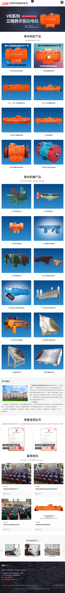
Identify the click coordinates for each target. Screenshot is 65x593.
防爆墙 (35, 590)
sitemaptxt (60, 585)
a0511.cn (36, 587)
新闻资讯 (32, 456)
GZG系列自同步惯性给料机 (48, 308)
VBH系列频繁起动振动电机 (16, 167)
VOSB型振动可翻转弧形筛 (48, 340)
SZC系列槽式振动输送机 (48, 243)
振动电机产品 (32, 36)
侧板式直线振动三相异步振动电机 (12, 445)
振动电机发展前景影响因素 (43, 524)
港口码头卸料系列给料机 (48, 275)
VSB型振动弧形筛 (16, 372)
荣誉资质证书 (32, 419)
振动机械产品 (32, 176)
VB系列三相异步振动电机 (16, 71)
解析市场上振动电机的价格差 (11, 524)
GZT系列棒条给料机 (16, 275)
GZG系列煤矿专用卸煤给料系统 (16, 308)
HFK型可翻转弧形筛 (49, 372)
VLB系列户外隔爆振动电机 (16, 135)
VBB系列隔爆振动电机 (48, 71)
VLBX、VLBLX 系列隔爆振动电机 (16, 103)
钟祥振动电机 (41, 588)
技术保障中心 (32, 540)
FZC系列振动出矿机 (16, 211)
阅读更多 (4, 411)
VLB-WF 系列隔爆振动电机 (49, 103)
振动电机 (34, 588)
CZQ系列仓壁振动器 (16, 243)
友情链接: (30, 590)
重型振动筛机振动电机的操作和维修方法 (46, 489)
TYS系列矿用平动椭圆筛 (16, 340)
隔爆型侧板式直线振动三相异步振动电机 (47, 445)
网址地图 (54, 585)
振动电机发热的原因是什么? (11, 489)
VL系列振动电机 (48, 135)
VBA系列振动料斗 (48, 211)
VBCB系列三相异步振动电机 (48, 167)
